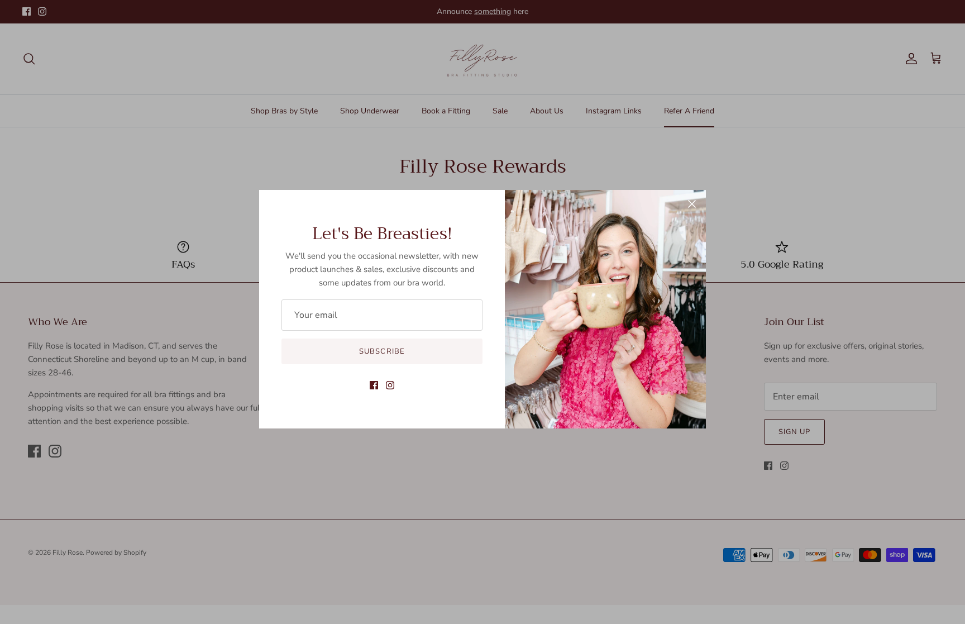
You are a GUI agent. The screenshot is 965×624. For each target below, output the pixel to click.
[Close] (692, 204)
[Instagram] (390, 385)
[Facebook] (374, 385)
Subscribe (381, 351)
